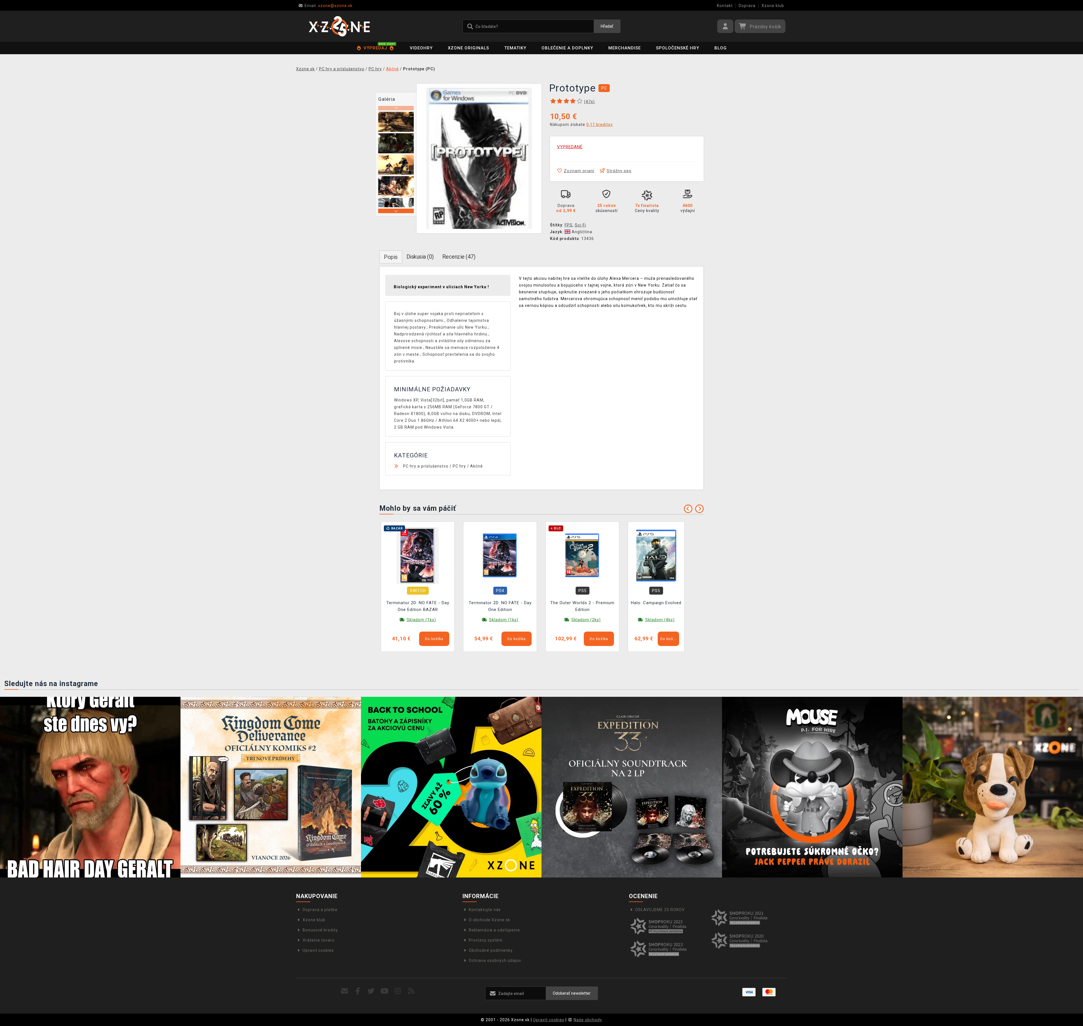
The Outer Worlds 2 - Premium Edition (582, 606)
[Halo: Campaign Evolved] (656, 555)
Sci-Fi (580, 225)
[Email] (344, 991)
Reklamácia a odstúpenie (494, 930)
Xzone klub (772, 5)
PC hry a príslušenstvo (425, 466)
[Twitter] (371, 991)
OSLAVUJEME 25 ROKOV (660, 909)
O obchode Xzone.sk (489, 920)
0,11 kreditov (599, 124)
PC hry (459, 466)
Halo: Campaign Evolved (656, 602)
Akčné (476, 466)
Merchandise (624, 48)
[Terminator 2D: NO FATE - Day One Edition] (500, 555)
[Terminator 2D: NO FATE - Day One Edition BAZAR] (418, 555)
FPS (569, 225)
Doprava (747, 5)
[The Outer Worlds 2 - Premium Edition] (582, 555)
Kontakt (725, 5)
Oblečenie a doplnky (567, 48)
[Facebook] (358, 991)
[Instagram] (397, 991)
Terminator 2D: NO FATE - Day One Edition (500, 606)
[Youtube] (384, 991)
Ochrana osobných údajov (495, 960)
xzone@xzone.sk (329, 5)
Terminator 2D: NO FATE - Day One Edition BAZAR (417, 606)
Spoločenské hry (677, 48)
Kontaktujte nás (485, 909)
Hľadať (607, 26)
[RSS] (411, 991)
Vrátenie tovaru (318, 940)
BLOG (720, 48)
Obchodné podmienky (491, 950)
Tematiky (515, 48)
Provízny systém (486, 940)
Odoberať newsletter (572, 993)
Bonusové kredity (320, 930)
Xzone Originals (468, 48)
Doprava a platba (320, 909)
